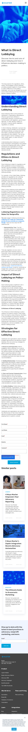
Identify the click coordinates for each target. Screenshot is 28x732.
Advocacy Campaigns (6, 680)
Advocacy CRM (5, 677)
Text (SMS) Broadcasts (6, 685)
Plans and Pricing (19, 694)
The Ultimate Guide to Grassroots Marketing (13, 592)
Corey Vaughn (13, 71)
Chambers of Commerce (7, 699)
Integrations (14, 711)
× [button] (25, 717)
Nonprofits (3, 697)
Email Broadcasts (5, 683)
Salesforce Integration (17, 714)
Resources (4, 714)
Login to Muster (5, 672)
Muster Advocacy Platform (7, 675)
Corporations (4, 702)
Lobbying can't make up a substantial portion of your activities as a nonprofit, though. (12, 221)
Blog (2, 711)
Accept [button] (14, 729)
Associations (4, 694)
